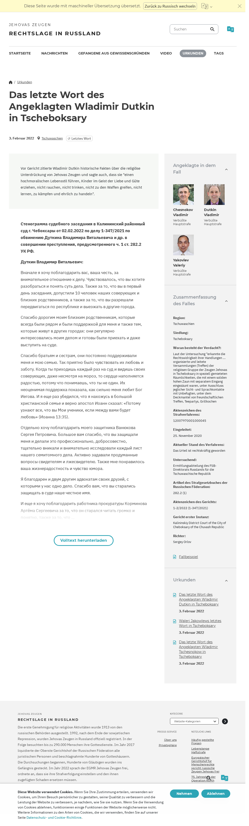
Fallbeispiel (188, 557)
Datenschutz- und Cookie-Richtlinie (54, 817)
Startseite (20, 53)
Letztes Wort (81, 138)
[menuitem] (20, 53)
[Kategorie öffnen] (225, 721)
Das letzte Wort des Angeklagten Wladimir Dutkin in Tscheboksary (199, 599)
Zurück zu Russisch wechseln (170, 6)
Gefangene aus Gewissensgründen (114, 53)
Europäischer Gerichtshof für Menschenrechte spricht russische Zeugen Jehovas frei (205, 764)
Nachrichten (54, 53)
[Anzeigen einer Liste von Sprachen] (206, 6)
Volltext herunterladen (83, 540)
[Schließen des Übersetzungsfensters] (239, 6)
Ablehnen (216, 793)
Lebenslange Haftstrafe (200, 750)
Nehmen (184, 793)
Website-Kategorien (187, 721)
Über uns (170, 740)
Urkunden (193, 53)
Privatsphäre (168, 745)
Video (166, 53)
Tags (219, 53)
